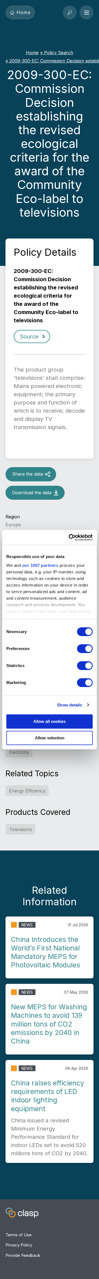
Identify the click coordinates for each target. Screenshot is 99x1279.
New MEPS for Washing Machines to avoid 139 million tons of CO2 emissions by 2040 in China (49, 1024)
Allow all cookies (49, 721)
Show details (69, 705)
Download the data (31, 492)
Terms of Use (19, 1234)
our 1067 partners (40, 565)
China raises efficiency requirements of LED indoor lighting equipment (47, 1096)
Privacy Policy (19, 1245)
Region (13, 516)
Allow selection (49, 737)
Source (29, 336)
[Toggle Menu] (86, 12)
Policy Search (58, 52)
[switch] (85, 648)
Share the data (27, 474)
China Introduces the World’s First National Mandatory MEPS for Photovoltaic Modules (45, 952)
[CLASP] (22, 1214)
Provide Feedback (23, 1255)
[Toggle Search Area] (70, 12)
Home (23, 12)
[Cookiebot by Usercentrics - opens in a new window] (70, 537)
